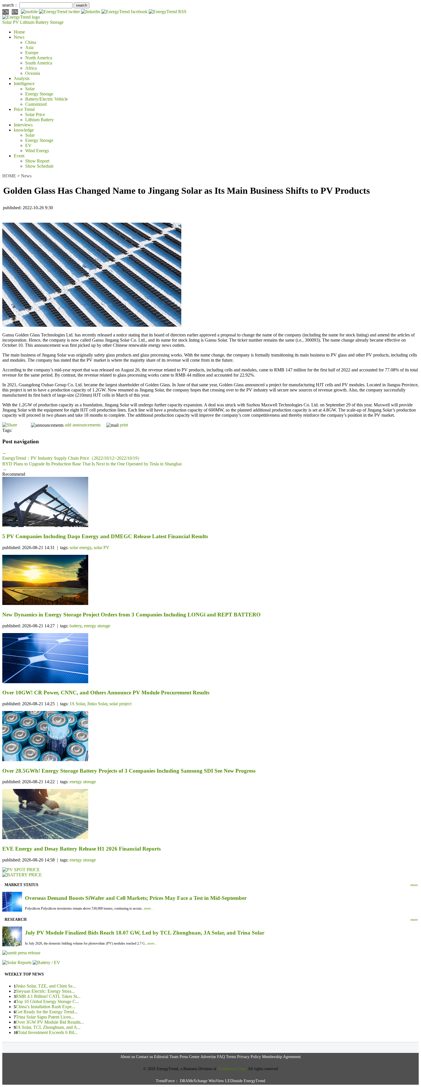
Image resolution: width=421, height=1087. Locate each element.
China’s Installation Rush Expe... (45, 1006)
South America (38, 62)
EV (28, 145)
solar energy (80, 547)
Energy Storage (39, 93)
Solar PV (10, 22)
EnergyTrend (254, 1081)
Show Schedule (39, 166)
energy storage (97, 625)
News (19, 37)
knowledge (24, 130)
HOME (9, 175)
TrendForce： (167, 1081)
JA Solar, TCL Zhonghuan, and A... (48, 1027)
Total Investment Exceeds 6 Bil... (48, 1032)
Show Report (37, 160)
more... (149, 908)
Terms (231, 1057)
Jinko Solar (97, 703)
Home (19, 32)
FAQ (221, 1057)
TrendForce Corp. (232, 1069)
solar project (120, 703)
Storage (57, 22)
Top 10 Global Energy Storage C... (47, 1001)
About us (127, 1057)
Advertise (208, 1057)
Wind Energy (37, 150)
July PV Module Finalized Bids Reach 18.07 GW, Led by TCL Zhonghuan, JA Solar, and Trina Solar (144, 933)
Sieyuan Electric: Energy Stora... (45, 991)
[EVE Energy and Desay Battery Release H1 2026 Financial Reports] (210, 814)
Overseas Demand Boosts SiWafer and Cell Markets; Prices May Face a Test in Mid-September (136, 898)
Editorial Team (166, 1057)
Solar (30, 88)
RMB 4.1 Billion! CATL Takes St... (48, 996)
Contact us (144, 1057)
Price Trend (24, 109)
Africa (31, 68)
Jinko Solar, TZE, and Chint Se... (46, 986)
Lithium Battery (34, 22)
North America (38, 57)
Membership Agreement (281, 1057)
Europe (31, 52)
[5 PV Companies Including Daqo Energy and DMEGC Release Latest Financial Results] (210, 502)
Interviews (23, 124)
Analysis (21, 78)
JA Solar (77, 703)
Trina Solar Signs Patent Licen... (45, 1016)
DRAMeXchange (193, 1081)
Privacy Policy (249, 1057)
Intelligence (24, 83)
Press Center (190, 1057)
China (30, 42)
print (124, 424)
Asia (29, 47)
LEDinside (234, 1081)
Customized (36, 104)
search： (10, 5)
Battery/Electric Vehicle (46, 99)
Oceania (32, 73)
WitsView (216, 1081)
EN (15, 11)
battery (76, 625)
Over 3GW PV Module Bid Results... (50, 1022)
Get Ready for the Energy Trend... (47, 1011)
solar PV (101, 547)
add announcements (83, 424)
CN (6, 11)
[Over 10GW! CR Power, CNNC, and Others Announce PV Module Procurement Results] (210, 658)
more (414, 885)
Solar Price (35, 114)
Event (19, 155)
